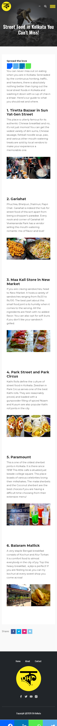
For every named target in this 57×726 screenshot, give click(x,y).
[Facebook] (10, 66)
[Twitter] (16, 66)
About (27, 661)
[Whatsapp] (28, 66)
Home (18, 661)
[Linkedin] (22, 66)
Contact (38, 661)
